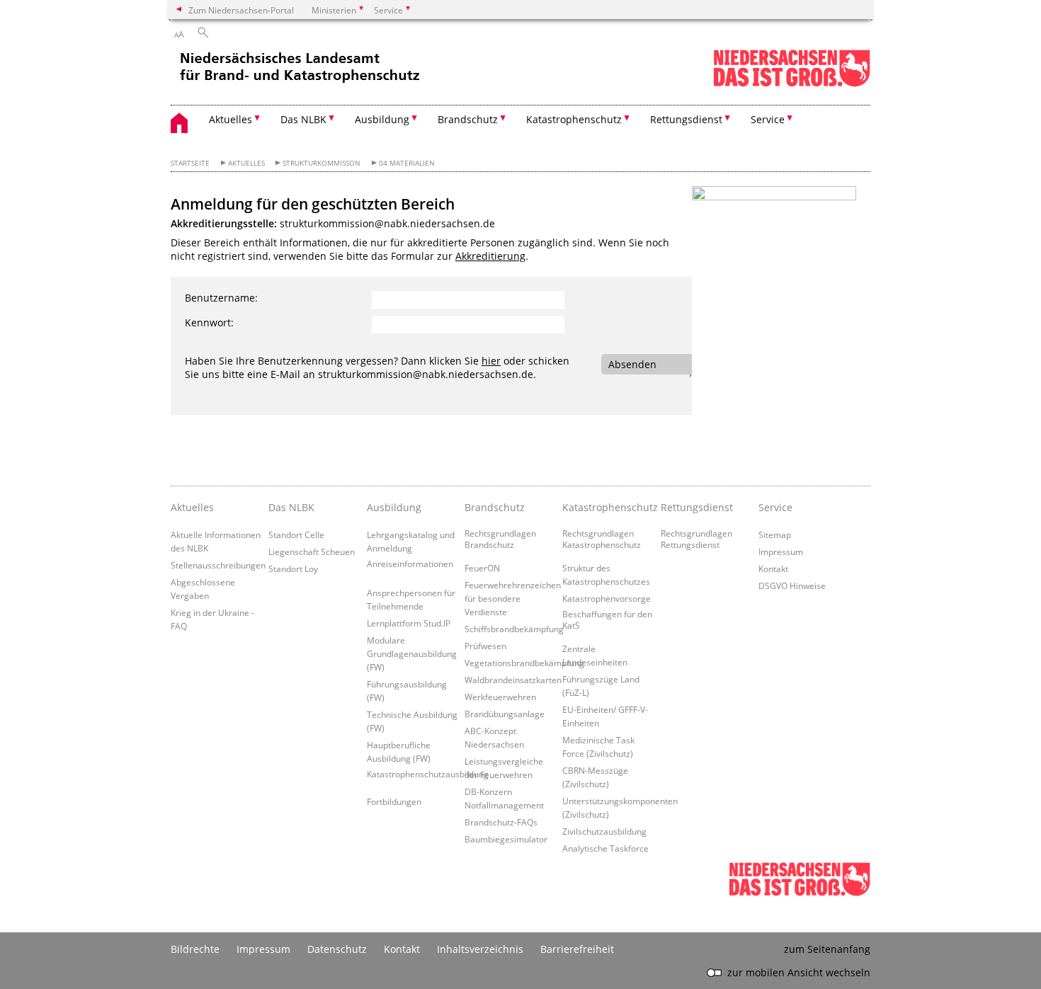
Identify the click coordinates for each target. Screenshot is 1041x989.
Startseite (190, 163)
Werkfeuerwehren (500, 696)
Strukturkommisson (321, 163)
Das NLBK (291, 507)
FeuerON (482, 567)
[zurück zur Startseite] (302, 71)
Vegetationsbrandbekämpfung (524, 662)
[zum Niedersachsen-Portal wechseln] (791, 84)
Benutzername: (221, 297)
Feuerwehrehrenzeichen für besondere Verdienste (513, 598)
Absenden (632, 364)
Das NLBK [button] (303, 119)
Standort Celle (296, 534)
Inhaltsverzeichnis (480, 949)
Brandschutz (495, 507)
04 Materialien (407, 163)
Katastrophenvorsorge (606, 598)
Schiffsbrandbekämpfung (514, 628)
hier (491, 360)
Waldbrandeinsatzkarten (513, 679)
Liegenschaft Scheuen (311, 551)
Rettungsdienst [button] (686, 119)
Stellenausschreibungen (218, 565)
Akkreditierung (490, 256)
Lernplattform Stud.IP (408, 623)
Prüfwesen (485, 645)
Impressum (780, 551)
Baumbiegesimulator (506, 839)
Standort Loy (293, 568)
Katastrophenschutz (607, 507)
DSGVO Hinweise (792, 585)
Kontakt (773, 568)
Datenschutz (337, 949)
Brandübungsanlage (505, 713)
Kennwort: (209, 322)
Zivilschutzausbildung (604, 831)
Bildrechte (195, 949)
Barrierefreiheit (577, 949)
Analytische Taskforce (605, 848)
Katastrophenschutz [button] (574, 119)
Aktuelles (246, 163)
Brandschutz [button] (468, 119)
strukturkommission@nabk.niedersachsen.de (387, 223)
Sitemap (774, 534)
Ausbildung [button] (382, 119)
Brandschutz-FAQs (501, 822)
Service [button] (768, 119)
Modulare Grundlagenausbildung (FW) (412, 653)
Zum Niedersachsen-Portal (241, 10)
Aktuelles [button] (230, 119)
